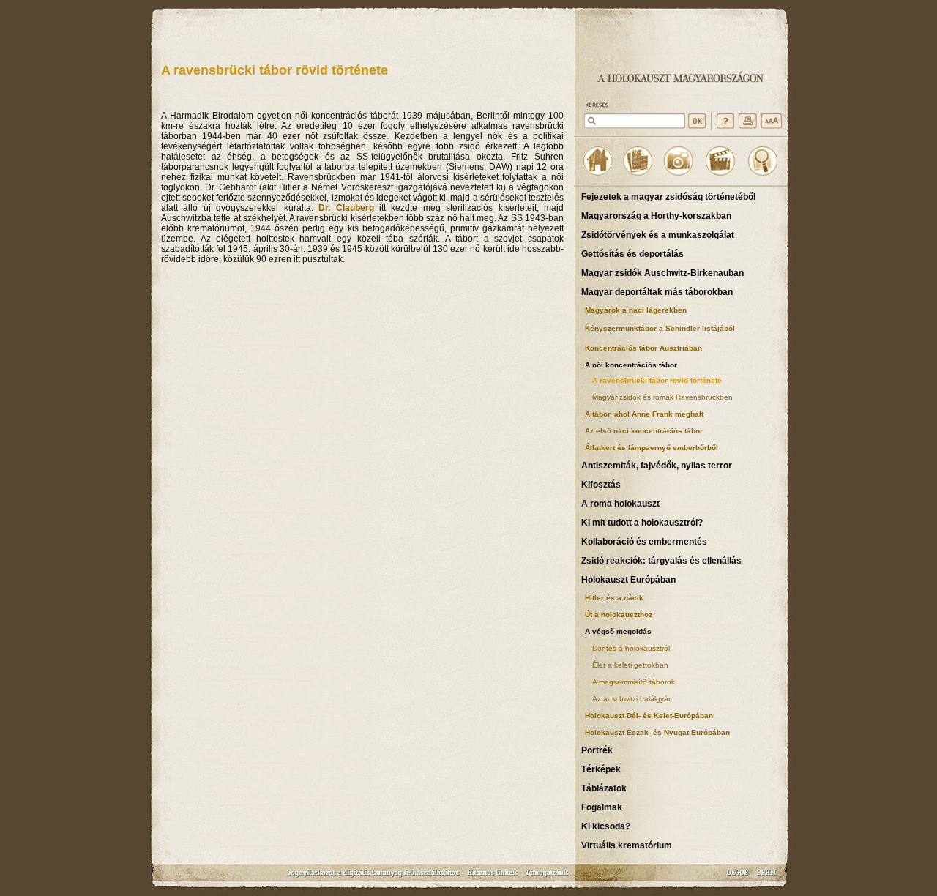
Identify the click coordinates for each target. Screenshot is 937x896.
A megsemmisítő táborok (633, 682)
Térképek (601, 769)
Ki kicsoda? (605, 826)
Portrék (597, 750)
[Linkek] (493, 877)
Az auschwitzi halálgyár (631, 699)
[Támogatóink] (547, 877)
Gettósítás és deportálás (632, 254)
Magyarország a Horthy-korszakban (656, 216)
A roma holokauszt (620, 504)
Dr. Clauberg (345, 208)
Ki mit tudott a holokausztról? (642, 523)
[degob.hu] (739, 877)
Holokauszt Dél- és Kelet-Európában (649, 716)
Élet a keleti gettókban (630, 665)
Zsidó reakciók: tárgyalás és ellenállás (661, 561)
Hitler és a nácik (614, 598)
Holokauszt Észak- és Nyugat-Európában (657, 732)
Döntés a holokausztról (631, 648)
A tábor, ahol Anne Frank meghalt (644, 414)
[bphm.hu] (767, 877)
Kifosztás (601, 484)
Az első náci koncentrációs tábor (644, 431)
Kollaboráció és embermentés (644, 542)
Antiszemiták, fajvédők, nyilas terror (656, 465)
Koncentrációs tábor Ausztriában (643, 348)
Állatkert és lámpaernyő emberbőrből (651, 448)
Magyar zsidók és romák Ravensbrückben (662, 397)
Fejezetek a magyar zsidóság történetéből (668, 197)
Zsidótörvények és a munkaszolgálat (657, 235)
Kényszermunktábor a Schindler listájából (660, 328)
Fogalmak (601, 807)
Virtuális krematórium (626, 845)
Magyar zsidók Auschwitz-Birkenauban (662, 273)
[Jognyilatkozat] (375, 877)
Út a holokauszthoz (618, 615)
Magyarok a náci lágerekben (636, 310)
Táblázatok (604, 788)
